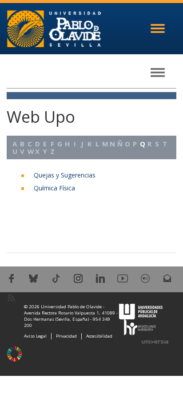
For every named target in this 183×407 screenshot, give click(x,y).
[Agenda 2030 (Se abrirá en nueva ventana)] (14, 354)
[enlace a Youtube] (122, 278)
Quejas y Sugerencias (64, 175)
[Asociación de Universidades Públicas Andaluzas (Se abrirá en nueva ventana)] (141, 310)
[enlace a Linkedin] (100, 278)
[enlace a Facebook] (11, 278)
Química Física (54, 188)
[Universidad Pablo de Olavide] (54, 28)
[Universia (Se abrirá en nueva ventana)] (155, 341)
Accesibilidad (99, 336)
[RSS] (11, 297)
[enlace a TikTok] (56, 278)
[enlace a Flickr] (145, 278)
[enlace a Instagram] (78, 278)
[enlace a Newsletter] (167, 278)
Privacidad (66, 336)
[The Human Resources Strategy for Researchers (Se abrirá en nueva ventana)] (140, 326)
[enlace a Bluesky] (33, 278)
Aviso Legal (35, 336)
